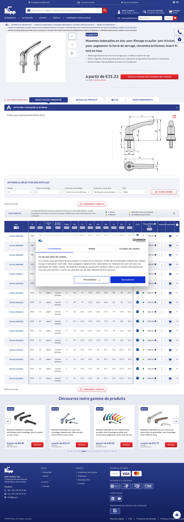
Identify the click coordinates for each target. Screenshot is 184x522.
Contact (81, 484)
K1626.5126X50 (16, 378)
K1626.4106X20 (16, 312)
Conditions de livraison (87, 472)
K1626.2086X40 (16, 264)
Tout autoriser (127, 280)
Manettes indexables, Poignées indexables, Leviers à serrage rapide (64, 25)
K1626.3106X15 (16, 274)
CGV (130, 519)
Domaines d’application (79, 18)
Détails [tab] (92, 249)
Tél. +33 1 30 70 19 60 (16, 490)
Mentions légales (117, 519)
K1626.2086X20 (16, 246)
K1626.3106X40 (16, 293)
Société (43, 18)
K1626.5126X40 (16, 369)
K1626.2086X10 (16, 236)
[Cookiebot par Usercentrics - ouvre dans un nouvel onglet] (135, 240)
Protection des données (146, 519)
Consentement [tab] (54, 249)
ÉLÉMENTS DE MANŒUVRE (21, 25)
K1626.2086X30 (16, 255)
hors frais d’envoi (100, 80)
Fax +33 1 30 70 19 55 (16, 494)
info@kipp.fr (12, 497)
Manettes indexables (106, 25)
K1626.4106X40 (16, 331)
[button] (68, 451)
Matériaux (82, 476)
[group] (25, 427)
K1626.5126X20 (16, 350)
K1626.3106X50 (16, 302)
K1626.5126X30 (16, 359)
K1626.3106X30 (16, 283)
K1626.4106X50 (16, 340)
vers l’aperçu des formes (17, 100)
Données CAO (84, 480)
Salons (45, 476)
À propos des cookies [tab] (129, 249)
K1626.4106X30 (16, 321)
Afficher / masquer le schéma (30, 107)
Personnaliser (90, 280)
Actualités (47, 472)
